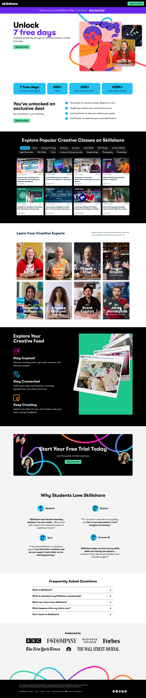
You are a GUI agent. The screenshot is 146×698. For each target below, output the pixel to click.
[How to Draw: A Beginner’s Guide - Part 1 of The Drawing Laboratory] (58, 201)
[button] (136, 4)
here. (80, 686)
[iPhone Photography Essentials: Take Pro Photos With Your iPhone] (115, 201)
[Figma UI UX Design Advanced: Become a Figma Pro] (115, 172)
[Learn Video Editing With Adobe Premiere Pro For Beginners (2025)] (87, 201)
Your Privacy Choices (58, 691)
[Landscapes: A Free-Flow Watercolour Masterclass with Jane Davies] (87, 172)
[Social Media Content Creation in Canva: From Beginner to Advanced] (58, 172)
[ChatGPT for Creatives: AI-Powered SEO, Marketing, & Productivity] (30, 201)
